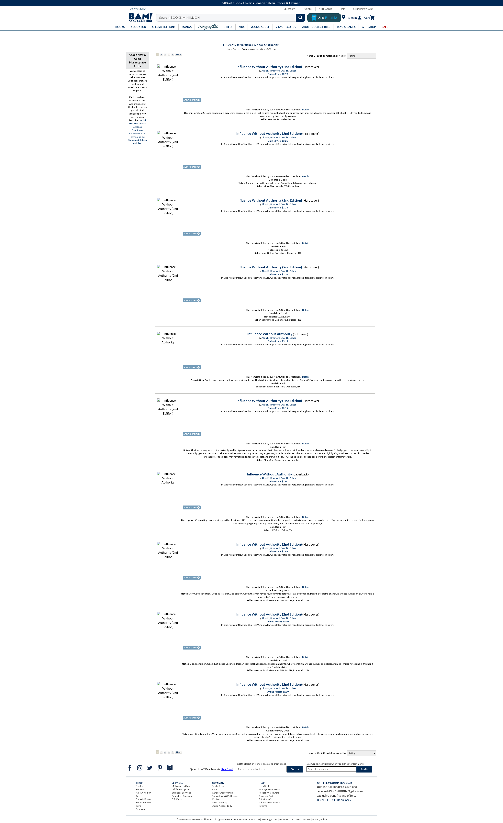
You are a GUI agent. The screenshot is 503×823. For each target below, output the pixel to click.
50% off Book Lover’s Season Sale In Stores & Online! (253, 3)
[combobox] (233, 17)
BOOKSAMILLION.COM (247, 819)
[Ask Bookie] (324, 17)
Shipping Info (265, 799)
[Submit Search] (300, 18)
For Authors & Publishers (225, 796)
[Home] (139, 17)
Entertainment (143, 802)
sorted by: (341, 55)
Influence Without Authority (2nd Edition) (269, 67)
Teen (138, 796)
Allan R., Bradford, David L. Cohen (279, 137)
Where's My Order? (269, 802)
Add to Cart (192, 100)
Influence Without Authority (269, 334)
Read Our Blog (219, 802)
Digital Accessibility (222, 805)
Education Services (182, 796)
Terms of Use (286, 819)
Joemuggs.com (269, 819)
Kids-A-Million (143, 792)
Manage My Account (269, 789)
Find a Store (218, 785)
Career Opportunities (223, 792)
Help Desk (264, 785)
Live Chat (227, 769)
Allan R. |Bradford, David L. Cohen (279, 70)
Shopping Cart (266, 796)
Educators (289, 8)
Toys (138, 805)
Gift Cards (325, 8)
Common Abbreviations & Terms (259, 49)
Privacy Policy (319, 819)
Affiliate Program (181, 789)
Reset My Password (269, 792)
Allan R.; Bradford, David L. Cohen (279, 204)
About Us (217, 789)
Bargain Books (143, 799)
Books (139, 785)
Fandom (140, 809)
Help (342, 8)
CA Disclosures (303, 819)
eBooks (140, 789)
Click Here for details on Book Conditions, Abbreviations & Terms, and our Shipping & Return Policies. (137, 132)
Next (178, 54)
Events (307, 8)
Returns (263, 805)
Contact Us (218, 799)
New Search (234, 49)
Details (305, 109)
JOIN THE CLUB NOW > (334, 800)
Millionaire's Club (363, 8)
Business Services (181, 792)
